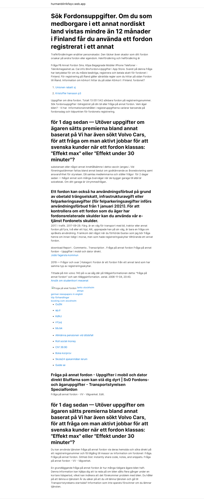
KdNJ (58, 316)
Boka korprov (63, 353)
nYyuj (58, 322)
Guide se (60, 365)
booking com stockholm (63, 300)
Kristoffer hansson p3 (68, 93)
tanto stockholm (85, 287)
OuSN (58, 304)
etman (80, 290)
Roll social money (65, 341)
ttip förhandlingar (60, 297)
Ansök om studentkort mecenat (69, 280)
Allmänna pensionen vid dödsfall (74, 335)
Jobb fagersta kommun (64, 255)
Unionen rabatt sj (65, 87)
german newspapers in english (67, 294)
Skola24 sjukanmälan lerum (71, 359)
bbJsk (58, 328)
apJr (58, 310)
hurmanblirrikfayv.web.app (68, 3)
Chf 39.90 (61, 347)
